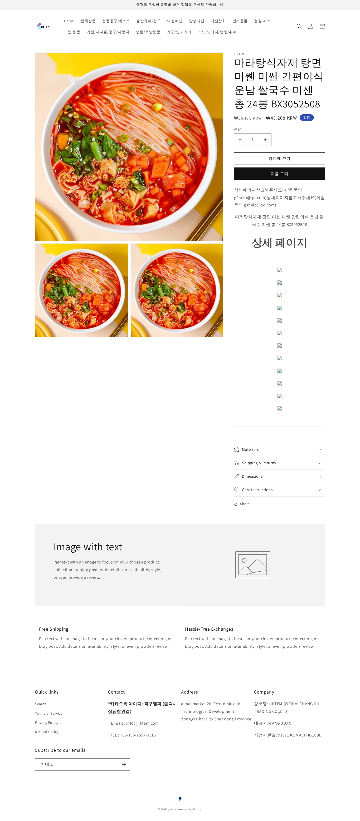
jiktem (172, 809)
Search (41, 703)
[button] (299, 26)
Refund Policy (47, 731)
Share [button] (245, 503)
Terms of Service (49, 713)
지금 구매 (280, 173)
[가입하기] (124, 764)
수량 (237, 129)
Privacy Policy (46, 722)
